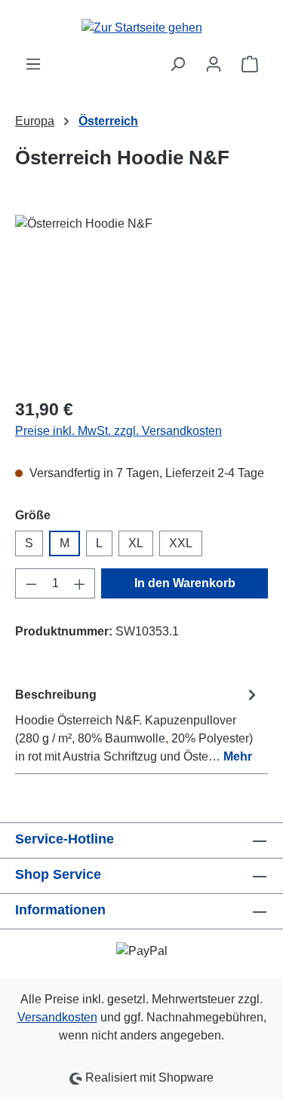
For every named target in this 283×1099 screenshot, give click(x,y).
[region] (141, 299)
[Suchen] (177, 64)
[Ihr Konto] (213, 64)
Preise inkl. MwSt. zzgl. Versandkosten (118, 430)
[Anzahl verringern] (31, 583)
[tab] (137, 725)
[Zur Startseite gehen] (141, 27)
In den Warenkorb (184, 583)
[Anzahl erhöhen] (80, 583)
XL (135, 543)
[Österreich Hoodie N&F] (141, 299)
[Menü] (33, 64)
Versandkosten (57, 1017)
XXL (180, 543)
